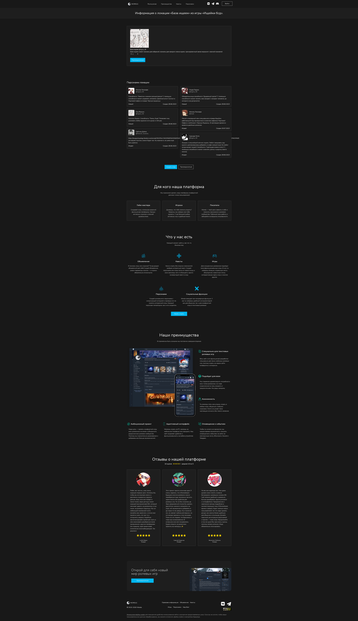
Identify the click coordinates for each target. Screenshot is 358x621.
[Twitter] (212, 4)
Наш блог (186, 607)
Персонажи (190, 4)
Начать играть (179, 314)
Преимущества (166, 4)
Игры (170, 607)
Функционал (152, 4)
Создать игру (170, 167)
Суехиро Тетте (194, 136)
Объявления (184, 602)
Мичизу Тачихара (142, 90)
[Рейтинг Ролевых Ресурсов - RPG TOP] (227, 610)
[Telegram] (228, 604)
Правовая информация (170, 602)
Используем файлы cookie (136, 615)
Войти (227, 4)
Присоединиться (138, 60)
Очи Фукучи (140, 112)
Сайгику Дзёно (141, 132)
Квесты (178, 4)
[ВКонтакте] (208, 4)
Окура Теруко (194, 90)
